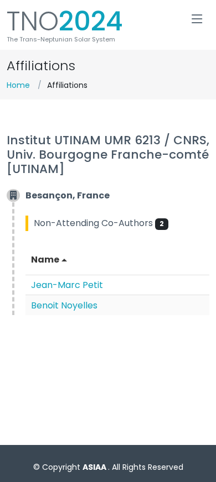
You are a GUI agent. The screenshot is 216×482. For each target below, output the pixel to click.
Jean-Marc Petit (67, 285)
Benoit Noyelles (64, 305)
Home (18, 85)
